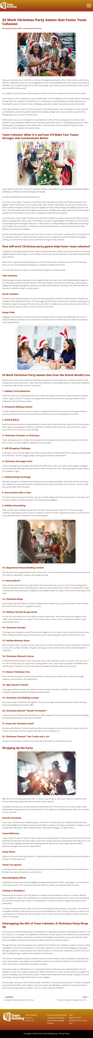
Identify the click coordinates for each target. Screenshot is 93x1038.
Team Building (31, 1015)
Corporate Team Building (57, 1015)
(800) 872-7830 (75, 1018)
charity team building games (76, 585)
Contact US (29, 1020)
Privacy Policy (64, 1033)
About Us (28, 1018)
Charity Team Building (55, 1018)
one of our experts (18, 430)
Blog (70, 1015)
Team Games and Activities (32, 28)
